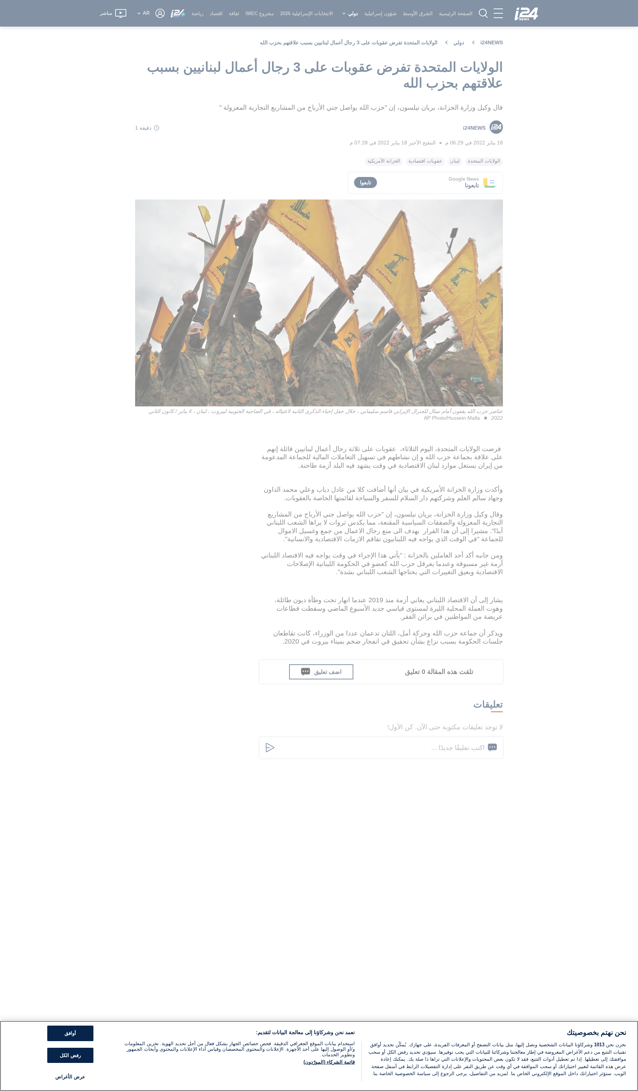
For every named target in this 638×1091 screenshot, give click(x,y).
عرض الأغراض (70, 1077)
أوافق (70, 1033)
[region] (319, 1056)
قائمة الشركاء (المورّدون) (329, 1062)
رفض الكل (70, 1055)
